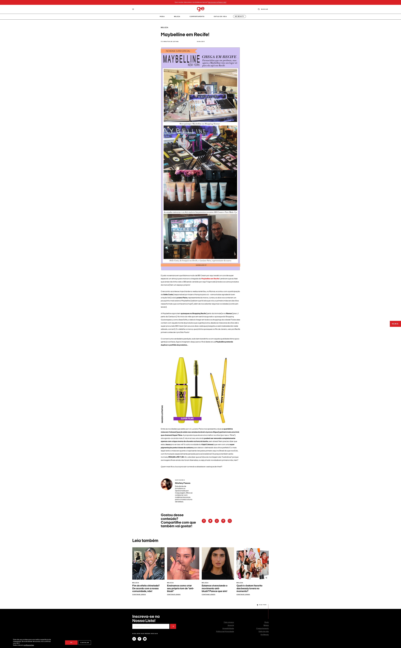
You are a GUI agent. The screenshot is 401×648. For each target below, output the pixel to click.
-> (173, 626)
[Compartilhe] (230, 521)
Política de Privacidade (225, 631)
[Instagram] (135, 639)
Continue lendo (139, 594)
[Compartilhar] (204, 521)
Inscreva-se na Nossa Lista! (217, 2)
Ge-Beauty (265, 635)
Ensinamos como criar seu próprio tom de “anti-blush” (180, 589)
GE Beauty (239, 16)
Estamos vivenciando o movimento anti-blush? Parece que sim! (214, 589)
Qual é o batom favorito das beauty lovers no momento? (249, 589)
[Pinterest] (140, 639)
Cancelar (84, 642)
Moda (162, 16)
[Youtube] (145, 639)
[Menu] (133, 9)
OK (71, 642)
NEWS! (395, 324)
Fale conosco (229, 622)
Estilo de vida (220, 16)
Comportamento (197, 16)
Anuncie (231, 625)
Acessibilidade (228, 628)
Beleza (177, 16)
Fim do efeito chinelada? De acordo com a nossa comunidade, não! (146, 589)
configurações (29, 645)
